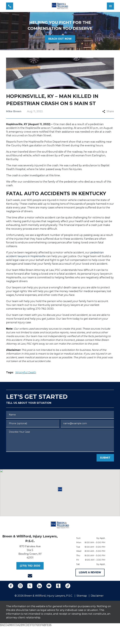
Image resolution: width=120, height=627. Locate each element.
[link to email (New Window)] (30, 575)
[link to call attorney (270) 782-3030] (9, 6)
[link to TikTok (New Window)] (67, 585)
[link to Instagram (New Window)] (20, 585)
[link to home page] (60, 6)
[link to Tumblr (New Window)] (58, 585)
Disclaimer (97, 595)
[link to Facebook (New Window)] (10, 585)
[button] (60, 489)
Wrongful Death (25, 372)
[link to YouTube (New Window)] (48, 585)
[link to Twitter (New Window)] (29, 585)
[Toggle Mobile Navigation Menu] (110, 6)
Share (110, 111)
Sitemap (82, 595)
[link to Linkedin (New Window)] (39, 585)
